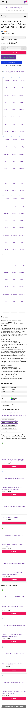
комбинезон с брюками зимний (9, 428)
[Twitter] (3, 31)
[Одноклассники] (5, 31)
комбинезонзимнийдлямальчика (9, 422)
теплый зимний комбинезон (8, 419)
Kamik (8, 413)
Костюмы (12, 415)
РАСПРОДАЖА (19, 415)
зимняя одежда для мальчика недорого (11, 431)
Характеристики (7, 383)
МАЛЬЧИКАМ (14, 413)
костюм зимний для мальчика (8, 425)
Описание (4, 317)
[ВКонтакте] (2, 31)
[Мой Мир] (6, 31)
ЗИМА (25, 415)
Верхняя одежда (5, 415)
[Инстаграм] (26, 705)
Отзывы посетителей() (10, 409)
